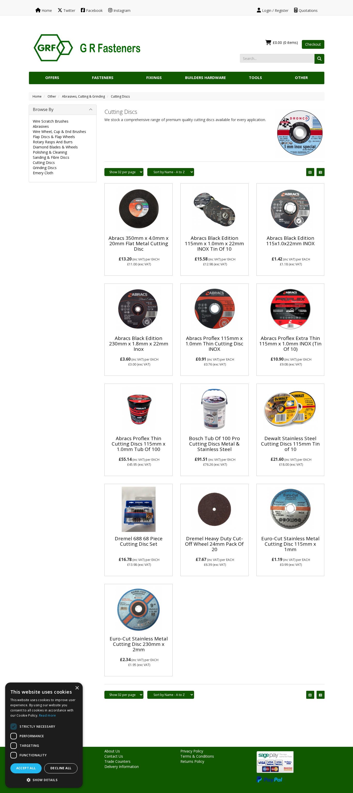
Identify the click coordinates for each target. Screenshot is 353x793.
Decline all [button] (60, 768)
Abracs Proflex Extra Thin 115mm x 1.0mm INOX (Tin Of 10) (290, 343)
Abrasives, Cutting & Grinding (83, 96)
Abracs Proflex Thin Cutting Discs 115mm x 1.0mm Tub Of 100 (138, 444)
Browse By (43, 109)
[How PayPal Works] (269, 778)
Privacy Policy (191, 751)
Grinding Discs (45, 167)
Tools (255, 77)
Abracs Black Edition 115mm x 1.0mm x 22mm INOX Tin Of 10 (214, 243)
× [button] (77, 688)
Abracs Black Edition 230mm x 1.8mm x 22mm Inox (138, 343)
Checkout (313, 44)
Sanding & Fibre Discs (51, 157)
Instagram (121, 10)
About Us (112, 751)
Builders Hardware (205, 77)
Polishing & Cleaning (50, 152)
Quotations (308, 10)
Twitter (68, 10)
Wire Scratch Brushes (50, 121)
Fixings (154, 77)
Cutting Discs (120, 96)
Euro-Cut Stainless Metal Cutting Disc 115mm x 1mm (290, 544)
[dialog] (44, 735)
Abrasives (41, 126)
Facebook (94, 10)
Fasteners (102, 77)
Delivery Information (121, 766)
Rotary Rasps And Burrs (53, 141)
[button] (44, 780)
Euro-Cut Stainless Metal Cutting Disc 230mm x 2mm (139, 644)
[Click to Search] (319, 59)
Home (46, 10)
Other (301, 77)
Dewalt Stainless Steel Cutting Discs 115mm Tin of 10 (290, 444)
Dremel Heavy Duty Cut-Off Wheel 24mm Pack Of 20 (214, 544)
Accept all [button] (26, 768)
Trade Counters (117, 761)
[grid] (310, 172)
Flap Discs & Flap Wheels (54, 136)
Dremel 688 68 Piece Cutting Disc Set (139, 541)
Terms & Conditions (197, 756)
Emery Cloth (43, 172)
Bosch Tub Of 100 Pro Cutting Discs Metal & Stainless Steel (214, 444)
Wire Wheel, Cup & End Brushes (59, 131)
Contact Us (113, 756)
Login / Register (274, 10)
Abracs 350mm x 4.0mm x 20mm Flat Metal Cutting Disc (138, 243)
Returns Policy (192, 761)
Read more (47, 715)
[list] (321, 172)
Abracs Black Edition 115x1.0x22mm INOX (290, 241)
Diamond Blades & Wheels (55, 147)
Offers (52, 77)
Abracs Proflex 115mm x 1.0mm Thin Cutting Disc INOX (214, 343)
